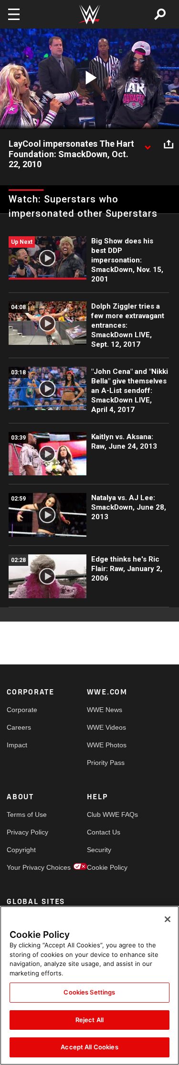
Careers (19, 727)
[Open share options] (168, 144)
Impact (17, 745)
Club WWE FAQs (107, 814)
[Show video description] (147, 144)
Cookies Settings (89, 992)
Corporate (22, 709)
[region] (89, 985)
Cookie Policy (107, 867)
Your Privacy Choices (27, 867)
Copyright (21, 850)
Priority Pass (106, 762)
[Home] (90, 14)
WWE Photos (106, 745)
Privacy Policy (27, 832)
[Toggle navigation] (14, 14)
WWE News (104, 709)
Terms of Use (27, 814)
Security (99, 850)
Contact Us (103, 832)
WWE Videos (106, 727)
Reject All (89, 1020)
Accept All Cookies (89, 1047)
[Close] (167, 919)
